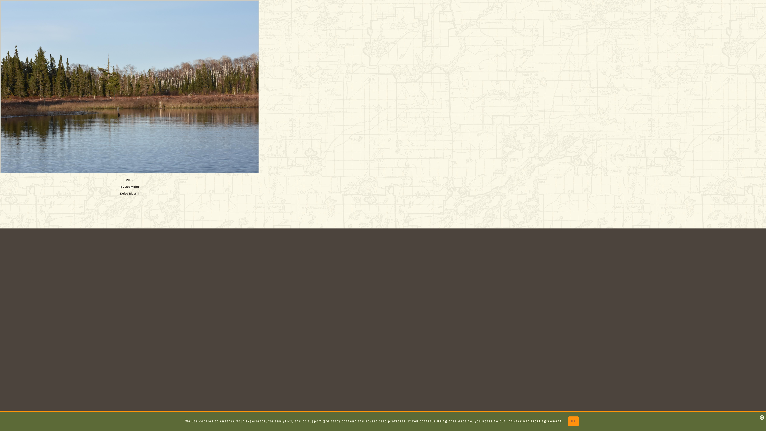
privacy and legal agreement (535, 421)
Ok (573, 421)
